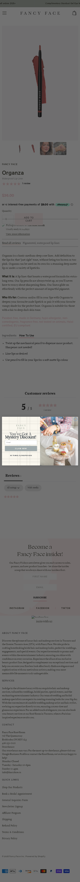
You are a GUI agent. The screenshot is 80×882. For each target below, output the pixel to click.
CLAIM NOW (21, 448)
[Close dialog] (75, 419)
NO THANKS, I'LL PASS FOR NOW (21, 455)
